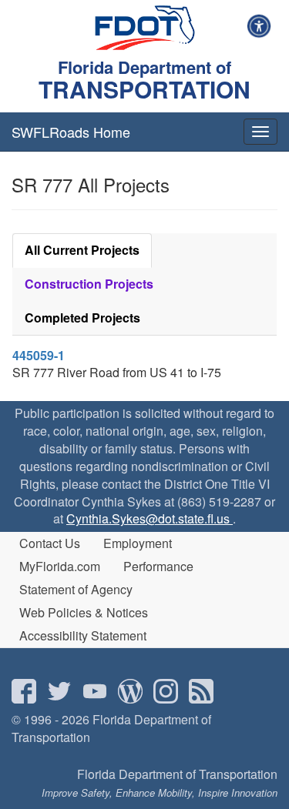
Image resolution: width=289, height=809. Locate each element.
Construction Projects (89, 284)
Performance (158, 566)
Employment (137, 543)
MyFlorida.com (59, 566)
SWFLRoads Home (71, 132)
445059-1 (38, 355)
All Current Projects (82, 250)
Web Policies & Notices (83, 612)
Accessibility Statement (82, 635)
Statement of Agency (76, 589)
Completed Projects (82, 317)
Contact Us (49, 543)
